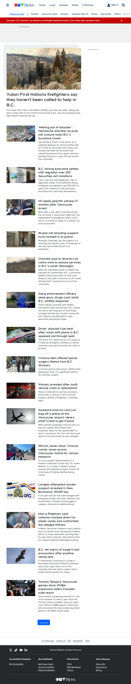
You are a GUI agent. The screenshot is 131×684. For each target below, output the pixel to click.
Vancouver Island (49, 14)
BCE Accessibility (16, 664)
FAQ (69, 641)
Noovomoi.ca (101, 667)
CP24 (69, 664)
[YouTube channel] (21, 649)
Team (87, 641)
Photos (94, 14)
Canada (63, 5)
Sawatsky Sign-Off (80, 14)
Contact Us (61, 641)
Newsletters (78, 641)
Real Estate (106, 14)
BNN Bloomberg (74, 667)
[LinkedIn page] (26, 649)
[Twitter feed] (10, 649)
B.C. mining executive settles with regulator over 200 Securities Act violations (58, 172)
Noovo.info (100, 664)
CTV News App (47, 641)
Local (52, 5)
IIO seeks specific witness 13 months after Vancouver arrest (58, 204)
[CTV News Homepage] (24, 5)
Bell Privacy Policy (45, 664)
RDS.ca (99, 670)
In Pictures (87, 5)
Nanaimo (64, 14)
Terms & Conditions (46, 667)
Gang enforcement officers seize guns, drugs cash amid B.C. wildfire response (58, 297)
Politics (117, 14)
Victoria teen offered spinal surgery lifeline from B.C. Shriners (57, 361)
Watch (75, 5)
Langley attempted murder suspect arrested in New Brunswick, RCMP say (57, 488)
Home (42, 5)
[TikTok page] (15, 649)
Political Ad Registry (46, 670)
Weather (35, 14)
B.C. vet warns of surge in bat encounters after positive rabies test (58, 553)
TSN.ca (70, 670)
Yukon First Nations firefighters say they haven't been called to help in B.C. (42, 99)
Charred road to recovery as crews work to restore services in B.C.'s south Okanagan (59, 262)
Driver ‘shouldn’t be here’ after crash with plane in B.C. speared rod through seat (58, 332)
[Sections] (7, 5)
